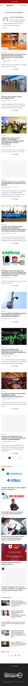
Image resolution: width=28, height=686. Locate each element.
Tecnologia (3, 268)
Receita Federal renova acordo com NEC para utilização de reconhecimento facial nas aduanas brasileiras (18, 613)
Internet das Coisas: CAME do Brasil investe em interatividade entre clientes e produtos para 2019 (12, 538)
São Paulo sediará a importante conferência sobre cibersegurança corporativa (13, 395)
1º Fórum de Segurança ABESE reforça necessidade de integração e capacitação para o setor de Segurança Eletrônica (13, 229)
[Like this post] (10, 69)
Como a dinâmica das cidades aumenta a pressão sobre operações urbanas (18, 643)
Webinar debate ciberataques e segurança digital (11, 563)
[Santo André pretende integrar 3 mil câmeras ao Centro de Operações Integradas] (14, 300)
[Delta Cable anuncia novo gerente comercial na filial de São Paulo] (14, 502)
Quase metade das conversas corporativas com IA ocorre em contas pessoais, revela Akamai (13, 623)
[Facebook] (20, 5)
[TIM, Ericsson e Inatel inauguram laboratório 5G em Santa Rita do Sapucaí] (14, 169)
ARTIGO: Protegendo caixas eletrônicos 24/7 (11, 97)
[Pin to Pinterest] (15, 69)
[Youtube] (14, 1)
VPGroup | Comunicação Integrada (17, 682)
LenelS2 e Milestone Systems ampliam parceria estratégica (13, 488)
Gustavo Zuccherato (17, 17)
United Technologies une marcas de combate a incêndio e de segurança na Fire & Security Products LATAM (13, 588)
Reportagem (3, 52)
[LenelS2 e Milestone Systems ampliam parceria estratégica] (14, 477)
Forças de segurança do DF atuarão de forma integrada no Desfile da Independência (13, 438)
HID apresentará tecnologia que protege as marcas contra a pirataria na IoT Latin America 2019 (13, 57)
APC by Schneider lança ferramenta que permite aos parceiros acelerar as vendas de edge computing (13, 352)
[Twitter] (12, 1)
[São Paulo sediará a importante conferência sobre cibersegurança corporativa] (14, 380)
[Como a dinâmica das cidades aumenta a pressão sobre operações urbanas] (5, 644)
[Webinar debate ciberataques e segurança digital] (14, 552)
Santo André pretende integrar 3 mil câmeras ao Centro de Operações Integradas (14, 315)
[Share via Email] (17, 69)
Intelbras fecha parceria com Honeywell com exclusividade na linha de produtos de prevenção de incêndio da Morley (13, 273)
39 (19, 457)
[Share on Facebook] (12, 69)
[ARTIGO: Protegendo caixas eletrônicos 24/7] (14, 83)
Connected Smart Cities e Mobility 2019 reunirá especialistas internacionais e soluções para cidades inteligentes (12, 141)
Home (2, 9)
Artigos (3, 94)
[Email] (16, 1)
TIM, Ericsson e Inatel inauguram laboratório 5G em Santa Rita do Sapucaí (13, 183)
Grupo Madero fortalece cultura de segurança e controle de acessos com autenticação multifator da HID (18, 633)
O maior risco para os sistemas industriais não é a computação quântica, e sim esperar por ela (19, 603)
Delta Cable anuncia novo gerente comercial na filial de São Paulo (12, 513)
